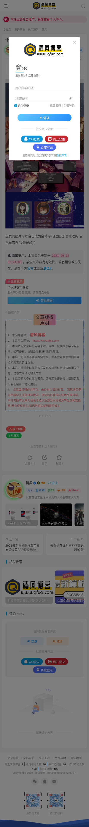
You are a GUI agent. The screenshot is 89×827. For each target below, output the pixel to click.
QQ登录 (34, 139)
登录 (46, 118)
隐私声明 (61, 155)
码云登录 (59, 139)
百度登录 (47, 147)
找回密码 (55, 105)
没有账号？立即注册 (27, 75)
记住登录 (23, 106)
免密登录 (69, 105)
